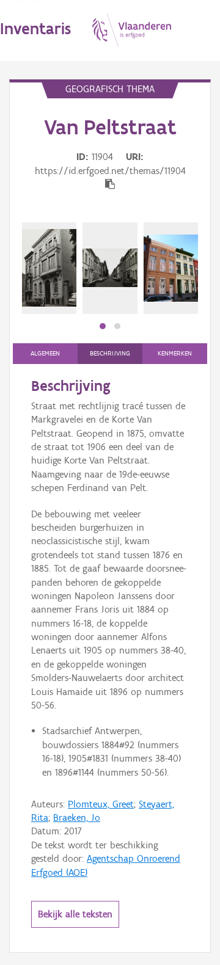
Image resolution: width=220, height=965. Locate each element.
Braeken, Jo (76, 817)
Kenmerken (175, 353)
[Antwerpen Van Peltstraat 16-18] (171, 268)
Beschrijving (110, 353)
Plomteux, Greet (101, 804)
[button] (102, 326)
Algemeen (45, 353)
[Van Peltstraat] (49, 268)
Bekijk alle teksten (75, 914)
